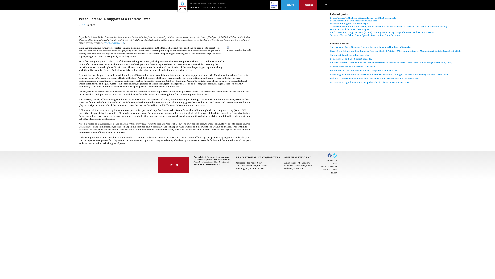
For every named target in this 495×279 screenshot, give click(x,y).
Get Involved (209, 7)
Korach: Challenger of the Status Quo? (350, 23)
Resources (195, 7)
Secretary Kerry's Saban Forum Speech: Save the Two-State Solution (365, 35)
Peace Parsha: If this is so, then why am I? (351, 29)
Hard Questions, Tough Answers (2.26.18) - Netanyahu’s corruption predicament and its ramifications (382, 32)
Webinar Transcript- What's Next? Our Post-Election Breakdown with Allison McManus (374, 78)
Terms (335, 164)
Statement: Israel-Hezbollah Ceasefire (349, 55)
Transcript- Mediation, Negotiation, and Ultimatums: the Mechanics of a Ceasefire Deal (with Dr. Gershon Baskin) (388, 26)
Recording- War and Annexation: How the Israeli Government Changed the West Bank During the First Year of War (389, 74)
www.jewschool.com (114, 42)
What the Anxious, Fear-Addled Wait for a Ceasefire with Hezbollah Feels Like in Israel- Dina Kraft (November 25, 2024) (391, 62)
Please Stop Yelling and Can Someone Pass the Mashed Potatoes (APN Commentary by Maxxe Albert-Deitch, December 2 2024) (395, 51)
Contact (334, 173)
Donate (290, 5)
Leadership (326, 170)
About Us (222, 7)
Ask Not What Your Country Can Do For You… (353, 66)
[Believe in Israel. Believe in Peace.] (182, 6)
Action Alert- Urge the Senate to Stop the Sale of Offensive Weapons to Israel (370, 82)
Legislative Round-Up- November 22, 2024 (351, 58)
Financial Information (329, 167)
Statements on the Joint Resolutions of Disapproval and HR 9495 (363, 70)
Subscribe (308, 5)
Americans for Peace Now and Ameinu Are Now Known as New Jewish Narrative (370, 47)
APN (84, 25)
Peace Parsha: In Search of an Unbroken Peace (353, 20)
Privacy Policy (332, 160)
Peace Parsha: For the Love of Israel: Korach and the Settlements (363, 18)
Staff (335, 170)
